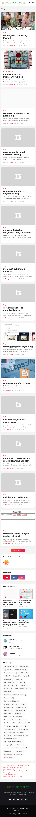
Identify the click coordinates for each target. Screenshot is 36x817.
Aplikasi (8, 670)
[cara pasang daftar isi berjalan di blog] (18, 176)
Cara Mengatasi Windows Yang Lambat (24, 622)
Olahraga (8, 707)
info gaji (8, 745)
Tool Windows (21, 720)
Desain (16, 676)
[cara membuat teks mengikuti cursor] (18, 293)
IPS (6, 685)
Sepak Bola (9, 717)
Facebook (8, 679)
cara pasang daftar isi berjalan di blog (14, 192)
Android (24, 666)
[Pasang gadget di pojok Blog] (18, 332)
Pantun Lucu (21, 707)
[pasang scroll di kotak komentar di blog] (18, 137)
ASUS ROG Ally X (10, 666)
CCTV (7, 676)
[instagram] (21, 577)
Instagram (24, 685)
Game (19, 679)
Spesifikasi (8, 720)
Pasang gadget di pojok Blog (18, 347)
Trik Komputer (24, 723)
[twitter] (14, 799)
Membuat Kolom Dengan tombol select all (16, 534)
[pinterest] (26, 799)
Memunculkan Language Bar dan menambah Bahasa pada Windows (10, 623)
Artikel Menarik (21, 670)
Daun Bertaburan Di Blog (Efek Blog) (16, 114)
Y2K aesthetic (9, 729)
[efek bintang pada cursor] (18, 482)
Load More (17, 550)
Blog (24, 673)
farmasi (7, 735)
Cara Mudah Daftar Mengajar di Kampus (16, 765)
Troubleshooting (11, 726)
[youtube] (6, 577)
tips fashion (20, 751)
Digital (26, 676)
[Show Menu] (2, 2)
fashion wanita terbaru (12, 738)
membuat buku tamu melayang (14, 270)
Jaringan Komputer (23, 688)
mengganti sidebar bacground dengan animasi (17, 231)
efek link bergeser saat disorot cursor (14, 420)
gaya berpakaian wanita (13, 742)
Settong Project (22, 814)
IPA (22, 682)
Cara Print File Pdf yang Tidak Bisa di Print (25, 602)
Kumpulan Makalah (12, 701)
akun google (23, 729)
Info (14, 685)
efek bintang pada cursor (16, 497)
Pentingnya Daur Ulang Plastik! (15, 36)
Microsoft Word (10, 704)
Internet (8, 688)
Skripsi (19, 717)
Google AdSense (10, 682)
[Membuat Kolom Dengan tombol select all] (18, 519)
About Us (15, 808)
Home (9, 808)
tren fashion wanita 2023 (13, 754)
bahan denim (9, 732)
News (23, 704)
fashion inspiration (21, 735)
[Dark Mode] (30, 2)
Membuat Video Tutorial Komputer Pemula (17, 771)
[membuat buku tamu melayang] (18, 254)
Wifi (23, 726)
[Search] (33, 2)
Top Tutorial (9, 723)
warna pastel (9, 757)
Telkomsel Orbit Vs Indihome (12, 776)
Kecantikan (8, 692)
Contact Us (18, 810)
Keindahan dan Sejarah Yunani (15, 695)
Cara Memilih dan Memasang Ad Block (13, 75)
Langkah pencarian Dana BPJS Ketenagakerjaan (13, 768)
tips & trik (8, 751)
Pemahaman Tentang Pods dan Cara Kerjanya (9, 602)
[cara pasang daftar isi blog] (18, 368)
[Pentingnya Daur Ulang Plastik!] (18, 21)
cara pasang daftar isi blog (16, 383)
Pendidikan (21, 710)
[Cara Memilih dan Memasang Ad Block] (18, 60)
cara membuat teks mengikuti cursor (13, 309)
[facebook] (14, 577)
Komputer (9, 698)
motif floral (19, 745)
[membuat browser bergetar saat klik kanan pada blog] (18, 444)
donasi (20, 732)
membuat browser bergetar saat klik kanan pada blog (17, 459)
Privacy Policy (24, 808)
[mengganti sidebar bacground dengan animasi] (18, 215)
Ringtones (19, 713)
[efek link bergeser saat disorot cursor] (18, 405)
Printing (8, 713)
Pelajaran (8, 710)
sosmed (23, 748)
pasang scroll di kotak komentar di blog (14, 153)
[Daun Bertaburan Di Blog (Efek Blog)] (18, 98)
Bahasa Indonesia (11, 673)
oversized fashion (10, 748)
